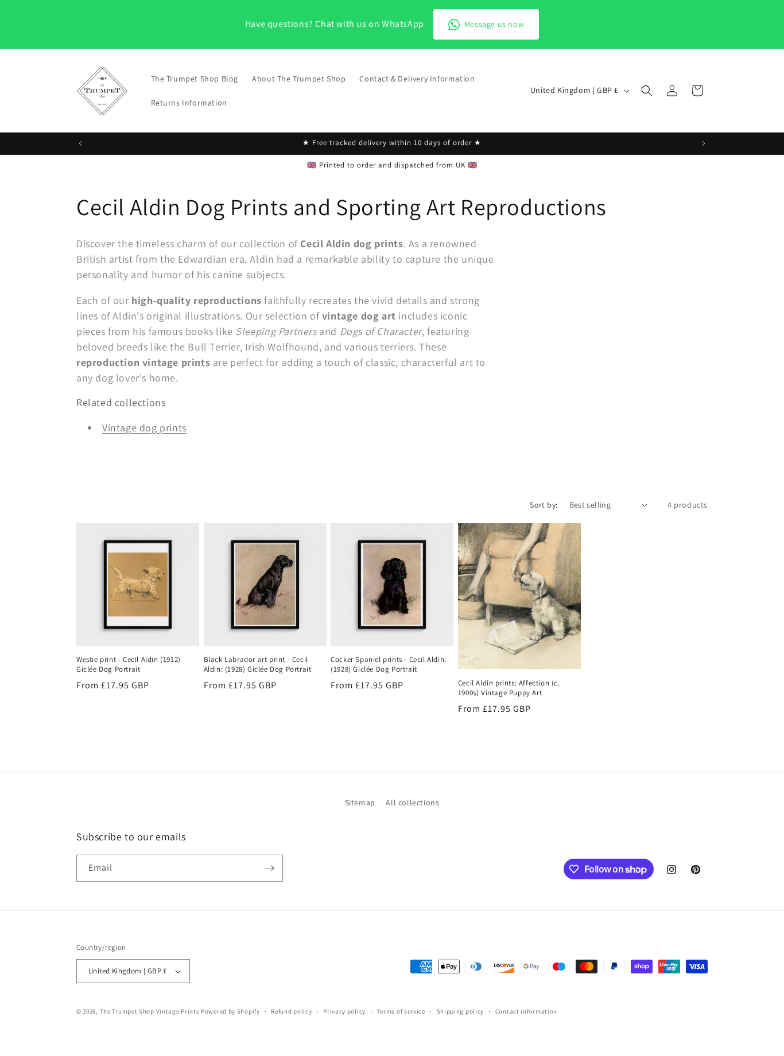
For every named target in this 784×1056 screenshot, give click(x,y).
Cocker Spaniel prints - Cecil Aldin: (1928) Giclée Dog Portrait (389, 664)
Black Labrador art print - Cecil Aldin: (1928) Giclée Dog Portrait (258, 664)
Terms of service (401, 1011)
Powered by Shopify (230, 1011)
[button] (646, 90)
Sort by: (543, 505)
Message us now (494, 24)
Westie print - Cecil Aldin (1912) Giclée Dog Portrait (128, 664)
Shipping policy (460, 1011)
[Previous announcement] (80, 143)
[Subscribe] (269, 868)
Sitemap (360, 802)
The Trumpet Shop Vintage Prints (150, 1011)
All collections (412, 802)
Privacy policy (344, 1011)
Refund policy (291, 1011)
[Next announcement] (703, 143)
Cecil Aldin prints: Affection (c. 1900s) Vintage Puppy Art (509, 688)
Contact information (526, 1011)
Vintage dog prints (144, 427)
